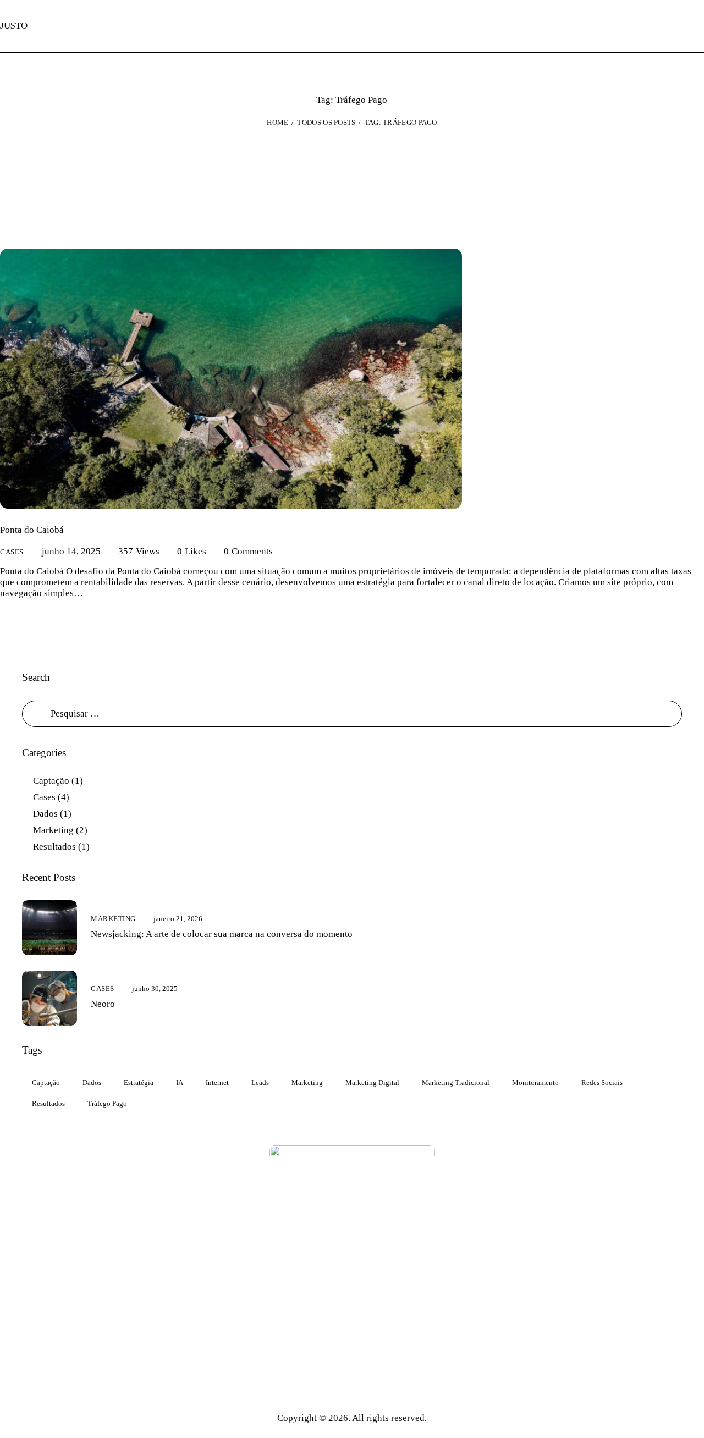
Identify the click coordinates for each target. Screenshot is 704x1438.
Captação (51, 780)
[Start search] (696, 26)
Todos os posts (326, 122)
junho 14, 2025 (71, 551)
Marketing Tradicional (456, 1082)
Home (277, 122)
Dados (45, 813)
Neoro (103, 1004)
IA (179, 1082)
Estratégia (138, 1082)
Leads (260, 1082)
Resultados (54, 846)
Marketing (53, 830)
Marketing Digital (372, 1082)
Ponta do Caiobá (32, 530)
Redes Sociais (602, 1082)
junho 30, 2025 (155, 988)
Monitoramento (535, 1082)
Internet (217, 1082)
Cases (12, 552)
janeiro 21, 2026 (177, 918)
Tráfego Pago (107, 1103)
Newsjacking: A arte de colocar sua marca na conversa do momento (222, 934)
